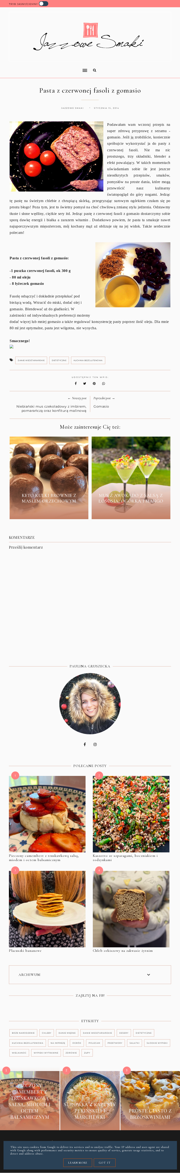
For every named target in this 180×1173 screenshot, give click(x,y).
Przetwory (115, 1043)
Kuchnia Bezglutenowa (88, 360)
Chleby (46, 1033)
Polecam (94, 1043)
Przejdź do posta (49, 512)
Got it (105, 1162)
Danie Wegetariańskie (31, 360)
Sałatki (134, 1043)
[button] (46, 67)
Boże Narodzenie (23, 1033)
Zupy (87, 1053)
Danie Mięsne (67, 1033)
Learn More (77, 1162)
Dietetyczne (59, 360)
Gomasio (101, 406)
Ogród (76, 1043)
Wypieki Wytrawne (46, 1053)
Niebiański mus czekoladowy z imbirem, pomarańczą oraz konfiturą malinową (51, 408)
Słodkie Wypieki (157, 1043)
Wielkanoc (19, 1053)
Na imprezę (58, 1043)
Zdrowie (71, 1053)
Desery (123, 1033)
